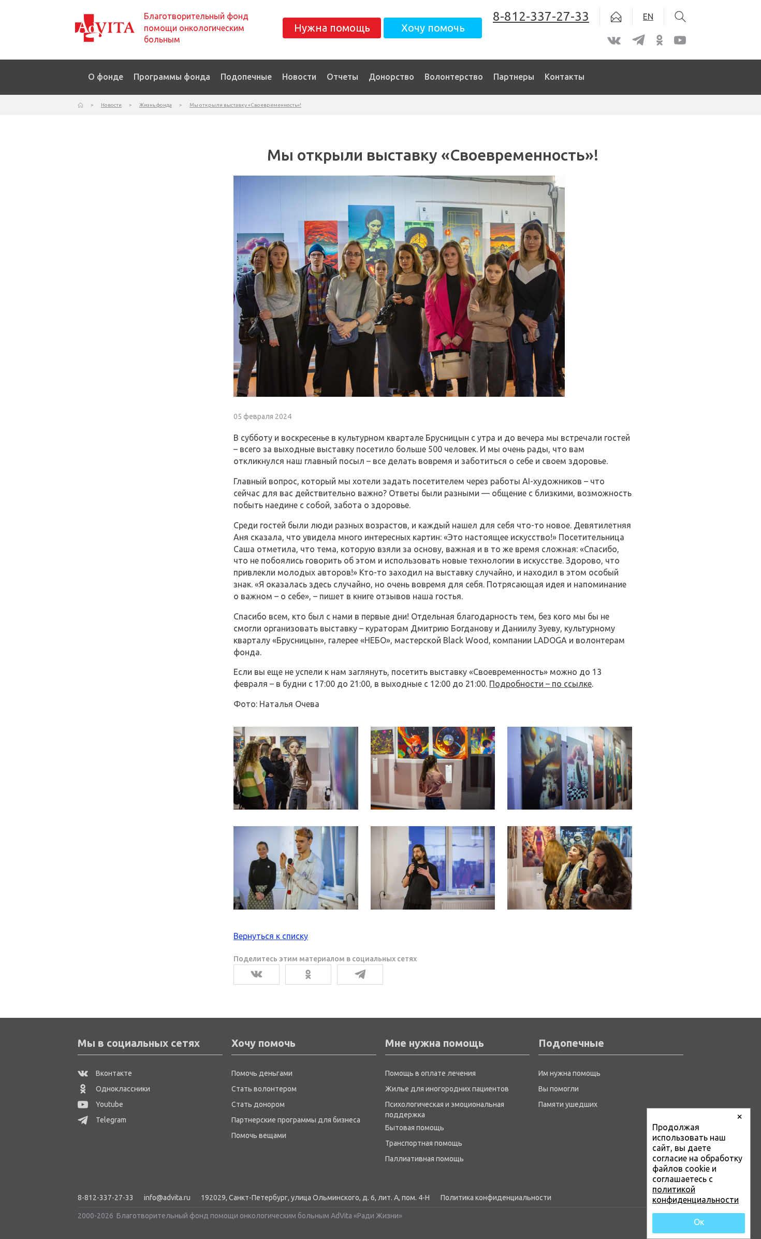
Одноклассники (122, 1089)
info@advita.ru (167, 1197)
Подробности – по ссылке (540, 683)
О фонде (105, 76)
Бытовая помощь (414, 1127)
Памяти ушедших (567, 1104)
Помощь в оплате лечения (430, 1073)
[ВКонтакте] (256, 974)
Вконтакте (113, 1073)
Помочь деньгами (261, 1073)
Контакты (564, 76)
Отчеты (342, 76)
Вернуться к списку (270, 936)
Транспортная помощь (423, 1143)
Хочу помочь (433, 28)
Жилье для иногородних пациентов (447, 1089)
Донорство (391, 76)
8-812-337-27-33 (106, 1197)
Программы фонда (172, 76)
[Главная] (80, 105)
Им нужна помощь (569, 1073)
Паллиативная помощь (424, 1159)
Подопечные (246, 76)
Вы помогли (558, 1089)
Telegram (110, 1120)
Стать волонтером (264, 1089)
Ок (699, 1222)
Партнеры (513, 76)
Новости (299, 76)
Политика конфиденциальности (496, 1197)
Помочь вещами (258, 1135)
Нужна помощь (332, 28)
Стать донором (258, 1104)
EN (648, 16)
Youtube (108, 1104)
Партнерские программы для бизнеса (295, 1120)
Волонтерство (454, 76)
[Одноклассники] (308, 974)
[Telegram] (360, 974)
